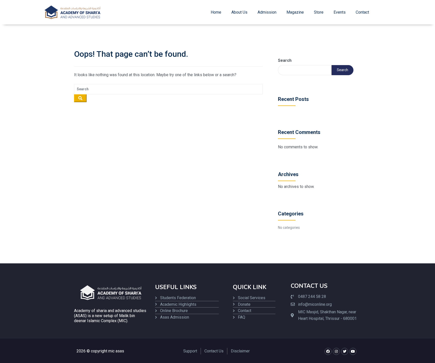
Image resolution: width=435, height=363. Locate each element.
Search (285, 60)
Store (318, 12)
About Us (239, 12)
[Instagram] (336, 351)
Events (340, 12)
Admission (267, 12)
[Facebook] (328, 351)
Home (216, 12)
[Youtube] (352, 351)
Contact (362, 12)
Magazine (295, 12)
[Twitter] (344, 351)
